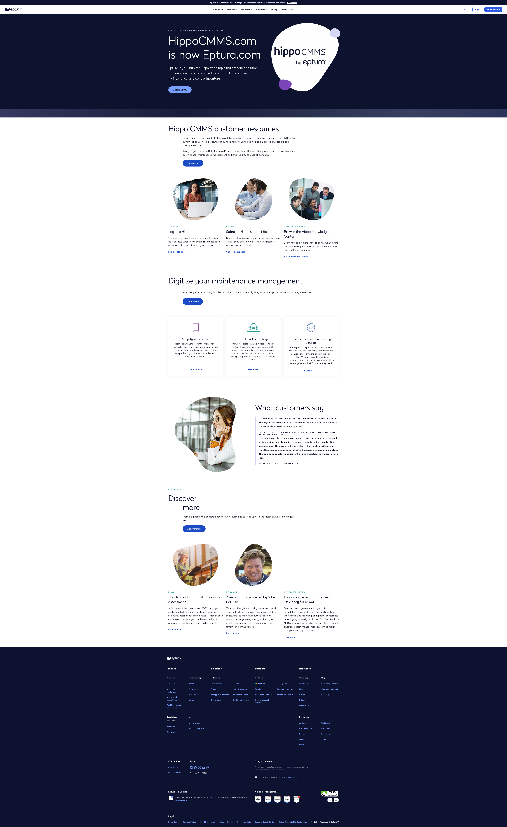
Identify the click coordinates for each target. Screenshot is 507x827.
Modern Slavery (226, 822)
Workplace (194, 694)
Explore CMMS (180, 89)
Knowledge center (329, 683)
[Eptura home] (13, 9)
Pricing (274, 9)
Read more (292, 2)
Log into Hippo (175, 251)
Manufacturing (240, 689)
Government (216, 700)
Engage (192, 689)
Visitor (192, 700)
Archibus (171, 726)
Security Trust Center (265, 822)
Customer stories (307, 728)
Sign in (478, 9)
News (301, 689)
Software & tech (240, 694)
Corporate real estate (262, 701)
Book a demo (493, 9)
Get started (193, 163)
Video (324, 739)
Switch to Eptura (196, 728)
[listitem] (191, 767)
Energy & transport (220, 694)
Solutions (245, 9)
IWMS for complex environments (175, 706)
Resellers (259, 689)
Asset (191, 683)
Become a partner (285, 689)
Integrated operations (172, 698)
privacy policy (293, 777)
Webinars (325, 723)
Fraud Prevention (207, 822)
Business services (218, 683)
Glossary (325, 694)
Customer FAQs (244, 822)
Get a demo (193, 301)
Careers (302, 694)
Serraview (171, 732)
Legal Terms (173, 822)
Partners (260, 9)
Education (215, 689)
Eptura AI (218, 9)
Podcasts (325, 728)
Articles (302, 723)
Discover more (194, 528)
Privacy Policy (189, 822)
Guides (302, 739)
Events (302, 734)
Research (325, 734)
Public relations (174, 772)
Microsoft (262, 683)
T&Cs (283, 777)
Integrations (194, 723)
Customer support (329, 689)
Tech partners (283, 683)
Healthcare (238, 683)
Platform (171, 683)
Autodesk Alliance (263, 694)
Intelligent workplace (171, 690)
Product (231, 9)
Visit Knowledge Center (296, 256)
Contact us (173, 767)
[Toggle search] (464, 9)
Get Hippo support (235, 251)
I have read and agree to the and (279, 777)
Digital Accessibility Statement (292, 822)
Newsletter (304, 705)
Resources (286, 9)
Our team (303, 683)
